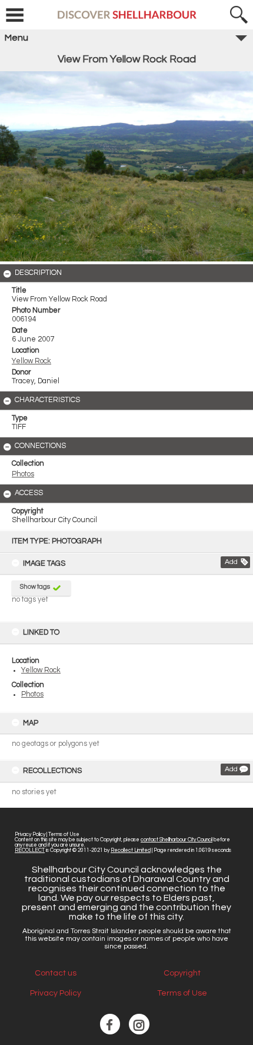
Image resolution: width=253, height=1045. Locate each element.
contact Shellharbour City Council (176, 839)
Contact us (55, 973)
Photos (32, 694)
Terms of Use (63, 834)
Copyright (182, 973)
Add (231, 562)
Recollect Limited (131, 850)
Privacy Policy (30, 834)
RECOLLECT (30, 850)
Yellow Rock (41, 670)
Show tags (35, 586)
